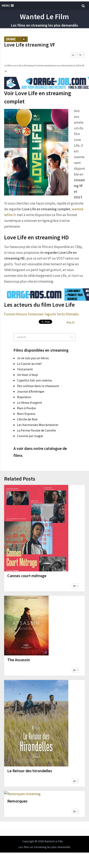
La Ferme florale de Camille (36, 430)
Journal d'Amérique (30, 391)
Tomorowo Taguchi (42, 314)
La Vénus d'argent (29, 402)
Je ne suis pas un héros (33, 358)
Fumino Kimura (15, 314)
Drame (11, 39)
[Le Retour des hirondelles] (36, 723)
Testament (25, 369)
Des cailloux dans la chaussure (38, 386)
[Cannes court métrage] (36, 528)
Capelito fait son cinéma (34, 380)
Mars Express (26, 414)
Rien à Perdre (26, 408)
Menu (6, 5)
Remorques (17, 801)
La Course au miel (29, 363)
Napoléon (24, 397)
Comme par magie (30, 436)
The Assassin (18, 659)
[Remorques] (22, 794)
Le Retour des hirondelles (29, 770)
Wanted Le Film (44, 16)
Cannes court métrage (26, 575)
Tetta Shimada (67, 314)
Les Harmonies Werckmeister (38, 425)
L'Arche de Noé (27, 419)
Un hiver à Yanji (27, 375)
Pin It (71, 322)
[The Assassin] (26, 625)
